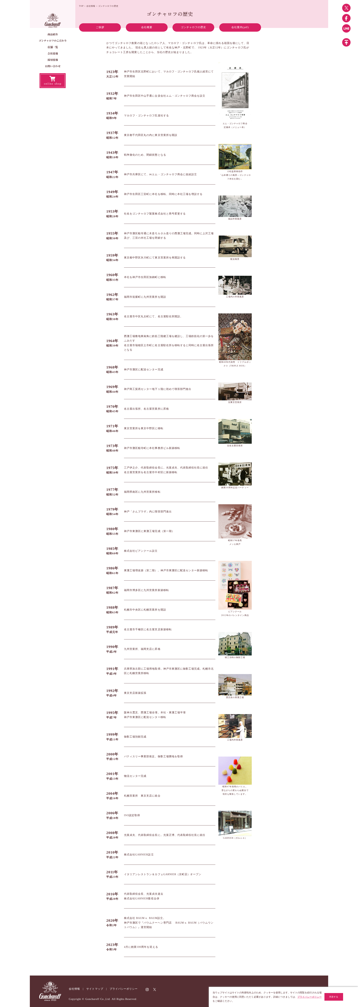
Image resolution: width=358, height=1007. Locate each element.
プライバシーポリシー (124, 988)
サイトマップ (94, 988)
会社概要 (146, 27)
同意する (333, 997)
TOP (81, 6)
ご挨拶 (100, 27)
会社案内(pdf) (240, 27)
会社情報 (90, 6)
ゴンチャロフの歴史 (193, 27)
